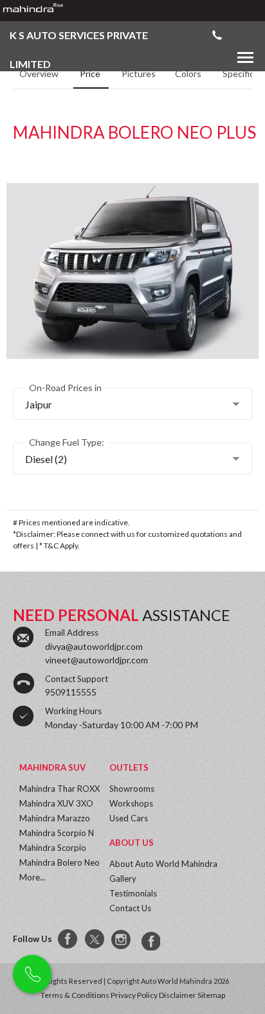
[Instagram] (122, 939)
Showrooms (131, 788)
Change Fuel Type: (66, 442)
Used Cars (128, 818)
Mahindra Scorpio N (56, 833)
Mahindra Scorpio (52, 848)
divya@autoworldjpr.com (94, 646)
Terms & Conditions (75, 995)
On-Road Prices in (65, 387)
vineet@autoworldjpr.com (96, 659)
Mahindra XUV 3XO (56, 803)
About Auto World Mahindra (163, 864)
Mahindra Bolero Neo (59, 862)
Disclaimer (177, 995)
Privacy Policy (134, 995)
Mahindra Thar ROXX (59, 788)
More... (32, 877)
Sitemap (211, 995)
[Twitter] (95, 939)
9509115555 (70, 691)
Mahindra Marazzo (54, 818)
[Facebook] (68, 939)
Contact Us (130, 908)
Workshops (131, 803)
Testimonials (133, 893)
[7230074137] (149, 939)
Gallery (122, 878)
